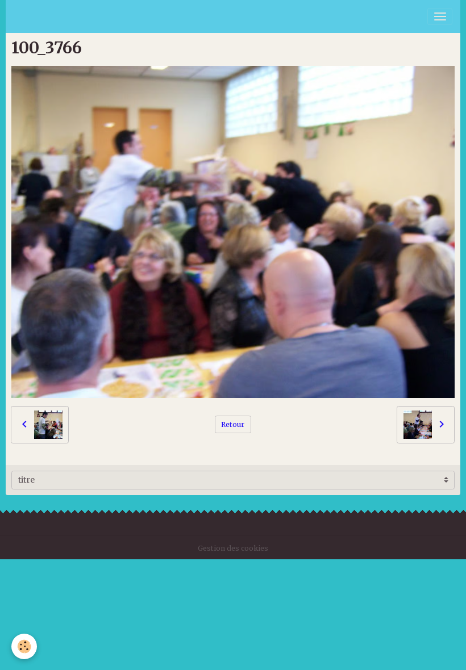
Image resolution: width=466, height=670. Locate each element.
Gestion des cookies (233, 548)
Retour (232, 424)
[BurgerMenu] (439, 16)
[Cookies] (24, 646)
